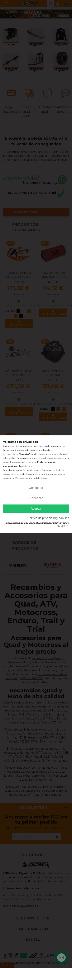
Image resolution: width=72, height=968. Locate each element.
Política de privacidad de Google (31, 478)
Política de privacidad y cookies (48, 518)
